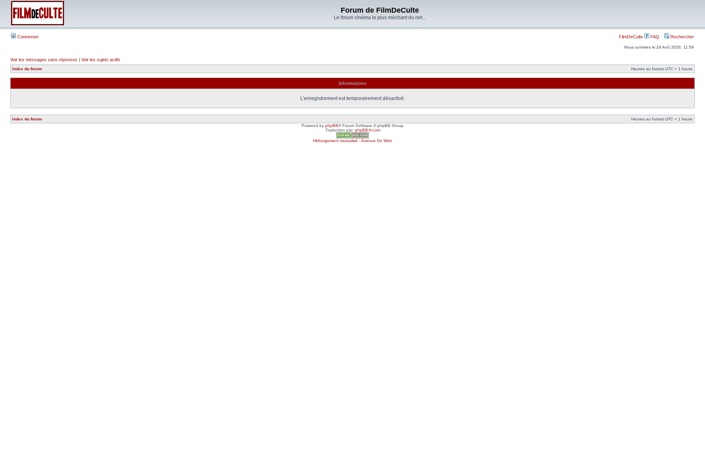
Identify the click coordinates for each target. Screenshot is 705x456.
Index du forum (27, 69)
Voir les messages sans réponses (44, 59)
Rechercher (681, 36)
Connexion (27, 36)
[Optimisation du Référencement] (352, 137)
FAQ (654, 36)
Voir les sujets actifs (100, 59)
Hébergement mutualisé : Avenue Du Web (352, 140)
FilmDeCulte (631, 36)
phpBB (331, 125)
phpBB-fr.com (367, 130)
